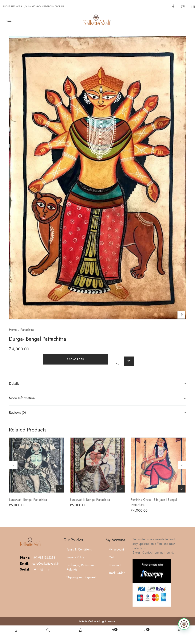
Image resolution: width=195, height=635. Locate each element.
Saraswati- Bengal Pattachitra (28, 499)
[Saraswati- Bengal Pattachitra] (36, 465)
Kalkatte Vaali (86, 621)
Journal (29, 6)
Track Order (42, 6)
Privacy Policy (75, 557)
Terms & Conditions (79, 549)
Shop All (19, 6)
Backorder (75, 359)
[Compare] (129, 361)
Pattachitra (27, 330)
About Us (8, 6)
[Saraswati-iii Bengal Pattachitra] (97, 465)
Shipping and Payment (81, 577)
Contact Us (57, 6)
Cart (111, 557)
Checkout (115, 565)
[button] (60, 489)
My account (116, 549)
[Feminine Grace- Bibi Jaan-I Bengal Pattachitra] (158, 465)
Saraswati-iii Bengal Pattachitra (90, 499)
